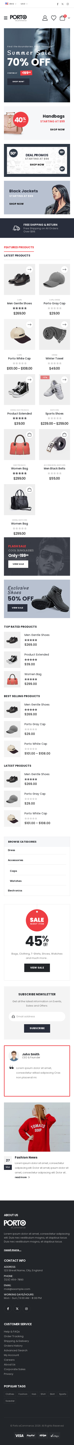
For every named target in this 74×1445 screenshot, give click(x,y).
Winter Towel (54, 358)
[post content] (19, 279)
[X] (62, 4)
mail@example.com (17, 1289)
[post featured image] (12, 640)
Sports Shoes (54, 414)
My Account (11, 1355)
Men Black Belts (54, 468)
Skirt (52, 1394)
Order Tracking (13, 1336)
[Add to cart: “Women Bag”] (29, 434)
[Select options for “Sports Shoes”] (64, 379)
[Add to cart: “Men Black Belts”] (64, 434)
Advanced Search (15, 1350)
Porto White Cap (19, 358)
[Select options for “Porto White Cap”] (29, 324)
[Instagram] (67, 4)
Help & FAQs (12, 1331)
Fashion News (26, 1157)
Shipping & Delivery (16, 1341)
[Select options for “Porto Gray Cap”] (64, 269)
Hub (34, 1394)
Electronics (23, 410)
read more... (12, 1250)
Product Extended (19, 414)
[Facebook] (57, 4)
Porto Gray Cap (54, 303)
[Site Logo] (18, 18)
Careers (9, 1360)
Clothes (10, 1394)
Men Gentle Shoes (19, 303)
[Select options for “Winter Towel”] (64, 324)
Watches (54, 410)
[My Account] (45, 18)
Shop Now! (18, 81)
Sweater (10, 1400)
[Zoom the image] (15, 1222)
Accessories (50, 465)
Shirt (43, 1394)
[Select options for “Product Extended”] (29, 379)
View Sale (37, 967)
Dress (57, 299)
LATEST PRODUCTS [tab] (17, 255)
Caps (19, 299)
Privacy (8, 1374)
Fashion (23, 1394)
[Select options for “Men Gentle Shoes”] (29, 269)
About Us (10, 1364)
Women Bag (19, 468)
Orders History (13, 1346)
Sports (62, 1394)
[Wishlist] (54, 18)
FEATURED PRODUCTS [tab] (19, 247)
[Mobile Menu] (7, 18)
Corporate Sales (14, 1369)
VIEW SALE (18, 564)
